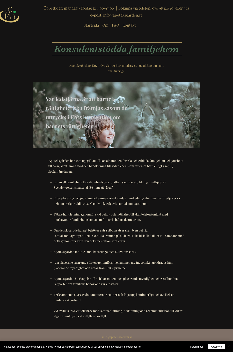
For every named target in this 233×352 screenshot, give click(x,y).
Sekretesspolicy (132, 346)
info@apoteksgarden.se (123, 15)
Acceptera (216, 346)
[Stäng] (229, 346)
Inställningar (196, 346)
